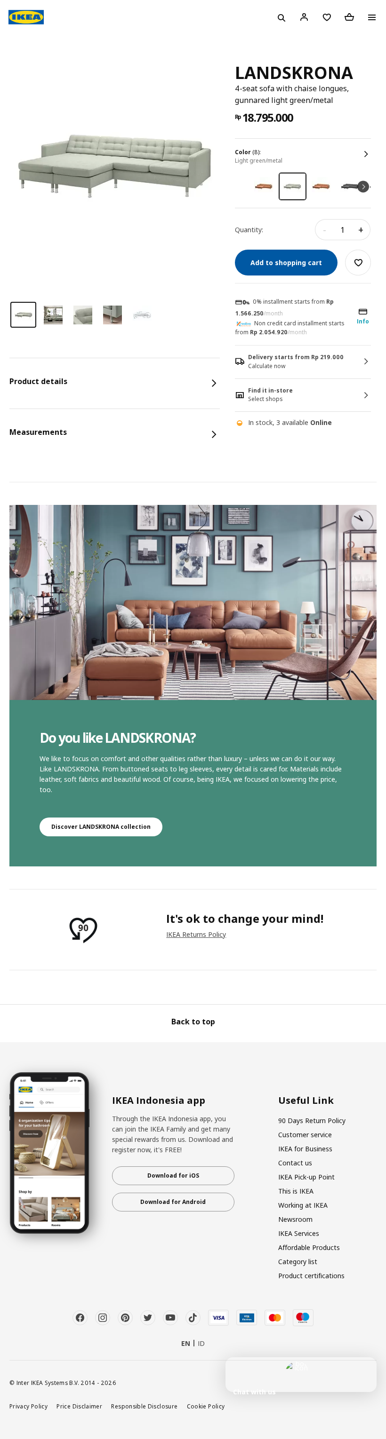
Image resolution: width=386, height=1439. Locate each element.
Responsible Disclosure (144, 1406)
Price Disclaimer (79, 1406)
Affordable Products (309, 1247)
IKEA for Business (305, 1148)
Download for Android (173, 1202)
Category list (297, 1261)
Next (363, 186)
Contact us (295, 1162)
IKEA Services (298, 1233)
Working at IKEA (303, 1205)
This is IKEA (296, 1191)
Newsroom (295, 1219)
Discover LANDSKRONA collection (101, 827)
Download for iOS (173, 1176)
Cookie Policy (206, 1406)
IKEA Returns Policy (196, 934)
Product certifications (311, 1275)
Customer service (305, 1134)
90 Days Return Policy (312, 1120)
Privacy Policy (28, 1406)
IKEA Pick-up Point (306, 1176)
